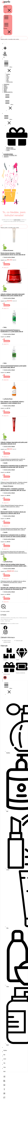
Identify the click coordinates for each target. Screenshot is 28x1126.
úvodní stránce (17, 219)
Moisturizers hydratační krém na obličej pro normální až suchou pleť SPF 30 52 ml (14, 466)
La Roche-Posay (7, 398)
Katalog (5, 659)
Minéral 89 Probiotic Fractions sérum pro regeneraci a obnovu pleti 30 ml (13, 512)
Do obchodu (6, 264)
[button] (9, 12)
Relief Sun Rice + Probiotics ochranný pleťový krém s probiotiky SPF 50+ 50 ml (13, 489)
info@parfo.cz (4, 623)
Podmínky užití (19, 640)
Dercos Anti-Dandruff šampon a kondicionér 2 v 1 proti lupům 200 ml (12, 330)
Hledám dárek (6, 674)
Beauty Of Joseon (8, 250)
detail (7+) (6, 308)
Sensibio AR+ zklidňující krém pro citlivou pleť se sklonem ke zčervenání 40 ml (13, 588)
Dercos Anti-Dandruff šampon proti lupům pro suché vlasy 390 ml (13, 366)
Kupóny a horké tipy (20, 672)
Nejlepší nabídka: (9, 257)
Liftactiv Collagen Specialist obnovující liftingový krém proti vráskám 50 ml (13, 294)
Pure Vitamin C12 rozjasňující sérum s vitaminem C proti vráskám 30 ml (12, 402)
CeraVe (5, 463)
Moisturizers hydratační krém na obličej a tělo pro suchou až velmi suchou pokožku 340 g (13, 536)
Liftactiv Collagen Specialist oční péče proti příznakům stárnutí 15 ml (14, 443)
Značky (17, 659)
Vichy (5, 291)
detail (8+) (6, 267)
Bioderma (6, 585)
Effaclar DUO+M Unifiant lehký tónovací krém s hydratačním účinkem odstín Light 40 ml (13, 566)
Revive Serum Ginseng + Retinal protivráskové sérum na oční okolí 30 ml (13, 253)
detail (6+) (6, 415)
